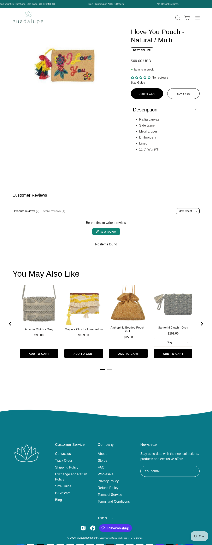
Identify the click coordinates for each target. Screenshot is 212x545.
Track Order (63, 460)
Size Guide (138, 82)
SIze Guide (63, 486)
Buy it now (183, 93)
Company (106, 444)
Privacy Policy (108, 481)
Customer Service (70, 444)
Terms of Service (110, 494)
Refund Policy (108, 488)
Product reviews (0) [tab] (27, 211)
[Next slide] (202, 324)
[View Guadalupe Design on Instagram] (83, 528)
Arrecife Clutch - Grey (39, 329)
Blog (58, 500)
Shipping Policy (66, 467)
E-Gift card (63, 493)
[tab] (102, 369)
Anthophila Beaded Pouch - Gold (128, 329)
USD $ (102, 518)
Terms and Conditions (114, 501)
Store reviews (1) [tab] (54, 211)
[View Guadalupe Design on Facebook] (93, 528)
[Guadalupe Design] (27, 18)
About (102, 453)
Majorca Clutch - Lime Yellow (84, 329)
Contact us (63, 453)
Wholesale (105, 474)
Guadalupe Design (87, 537)
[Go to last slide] (10, 324)
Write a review (106, 231)
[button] (177, 18)
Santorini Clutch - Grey (173, 327)
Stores (102, 460)
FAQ (101, 467)
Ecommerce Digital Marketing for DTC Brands (121, 538)
